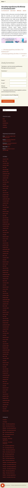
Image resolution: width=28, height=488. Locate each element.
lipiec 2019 (5, 331)
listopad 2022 (5, 247)
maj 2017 (4, 385)
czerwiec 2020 (6, 308)
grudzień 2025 (5, 171)
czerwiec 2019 (6, 333)
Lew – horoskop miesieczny (8, 447)
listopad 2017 (5, 373)
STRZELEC (5, 125)
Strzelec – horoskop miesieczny (9, 468)
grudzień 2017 (5, 371)
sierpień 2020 (5, 303)
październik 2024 (6, 198)
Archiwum (13, 10)
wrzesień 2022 (6, 251)
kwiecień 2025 (5, 186)
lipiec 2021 (5, 280)
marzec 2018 (5, 364)
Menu (2, 1)
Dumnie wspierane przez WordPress (18, 485)
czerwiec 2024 (6, 207)
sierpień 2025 (5, 177)
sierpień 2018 (5, 354)
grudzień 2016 (5, 396)
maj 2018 (4, 360)
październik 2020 (6, 299)
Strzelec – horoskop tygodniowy (9, 466)
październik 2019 (6, 324)
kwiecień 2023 (5, 236)
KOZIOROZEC (5, 123)
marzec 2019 (5, 339)
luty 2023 (4, 240)
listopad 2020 (5, 297)
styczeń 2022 (5, 268)
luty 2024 (4, 215)
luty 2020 (4, 316)
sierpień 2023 (5, 228)
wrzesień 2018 (6, 352)
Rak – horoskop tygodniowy (8, 454)
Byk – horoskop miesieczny (8, 434)
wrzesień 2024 (6, 201)
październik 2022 (6, 249)
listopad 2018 (5, 348)
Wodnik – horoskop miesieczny (9, 477)
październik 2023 (6, 224)
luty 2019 (4, 341)
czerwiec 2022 (6, 257)
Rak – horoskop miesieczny (8, 456)
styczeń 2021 (5, 293)
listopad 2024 (5, 196)
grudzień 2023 (5, 219)
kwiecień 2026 (5, 165)
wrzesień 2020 (6, 301)
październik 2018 (6, 350)
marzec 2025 (5, 188)
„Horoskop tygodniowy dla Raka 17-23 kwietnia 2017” (14, 54)
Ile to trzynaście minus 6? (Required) (9, 95)
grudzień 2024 (5, 194)
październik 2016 (6, 400)
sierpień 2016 (5, 404)
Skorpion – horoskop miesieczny (9, 464)
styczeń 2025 (5, 192)
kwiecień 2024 (5, 211)
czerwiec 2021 (6, 282)
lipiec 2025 (5, 180)
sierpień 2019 (5, 329)
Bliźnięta (19, 10)
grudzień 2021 (5, 270)
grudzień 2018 (5, 345)
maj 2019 (4, 335)
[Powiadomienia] (2, 485)
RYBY (4, 119)
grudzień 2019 (5, 320)
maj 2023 (4, 234)
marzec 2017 (5, 389)
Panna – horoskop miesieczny (9, 452)
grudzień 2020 (5, 295)
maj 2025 (4, 184)
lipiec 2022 (5, 255)
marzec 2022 (5, 264)
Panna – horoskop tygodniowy (9, 449)
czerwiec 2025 (6, 182)
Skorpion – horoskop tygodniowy (9, 462)
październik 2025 (6, 173)
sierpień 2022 (5, 253)
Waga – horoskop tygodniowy (9, 470)
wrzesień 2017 (6, 377)
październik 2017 (6, 375)
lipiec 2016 (5, 406)
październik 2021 (6, 274)
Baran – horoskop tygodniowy (9, 423)
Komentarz (4, 71)
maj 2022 (4, 259)
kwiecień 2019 (5, 337)
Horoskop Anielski (6, 436)
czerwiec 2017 (6, 383)
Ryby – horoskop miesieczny (8, 460)
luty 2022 (4, 266)
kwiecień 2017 (5, 387)
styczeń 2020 (5, 318)
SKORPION (5, 127)
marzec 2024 (5, 213)
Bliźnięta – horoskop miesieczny (9, 430)
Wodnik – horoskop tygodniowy (9, 475)
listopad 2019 (5, 322)
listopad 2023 (5, 222)
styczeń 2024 (5, 217)
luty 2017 (4, 392)
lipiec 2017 (5, 381)
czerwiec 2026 (6, 163)
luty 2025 (4, 190)
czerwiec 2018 (6, 358)
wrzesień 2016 (6, 402)
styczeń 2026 (5, 169)
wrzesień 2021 (6, 276)
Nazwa (3, 80)
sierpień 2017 (5, 379)
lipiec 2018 (5, 356)
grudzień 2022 (5, 245)
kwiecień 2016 (5, 410)
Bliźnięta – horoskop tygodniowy (9, 428)
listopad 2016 (5, 398)
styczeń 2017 (5, 394)
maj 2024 (4, 209)
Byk (9, 146)
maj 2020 (4, 310)
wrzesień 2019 (6, 327)
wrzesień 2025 (6, 175)
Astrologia (5, 421)
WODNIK (4, 121)
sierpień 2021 (5, 278)
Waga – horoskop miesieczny (9, 473)
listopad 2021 (5, 272)
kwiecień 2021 (5, 287)
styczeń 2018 (5, 369)
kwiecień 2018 (5, 362)
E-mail (3, 83)
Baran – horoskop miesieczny (9, 426)
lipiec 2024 (5, 205)
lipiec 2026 (5, 161)
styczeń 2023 (5, 243)
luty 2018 (4, 366)
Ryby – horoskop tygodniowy (9, 458)
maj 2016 (4, 408)
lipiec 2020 (5, 306)
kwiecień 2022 (5, 261)
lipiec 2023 (5, 230)
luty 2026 (4, 167)
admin (25, 10)
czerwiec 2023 (6, 232)
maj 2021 (4, 285)
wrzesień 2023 (6, 226)
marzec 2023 (5, 238)
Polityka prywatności (6, 485)
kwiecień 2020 (5, 312)
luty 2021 (4, 291)
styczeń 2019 (5, 343)
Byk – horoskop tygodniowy (8, 432)
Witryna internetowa (4, 86)
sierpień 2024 (5, 203)
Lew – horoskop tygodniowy (8, 445)
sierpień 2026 (5, 159)
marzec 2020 (5, 314)
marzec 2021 (5, 289)
